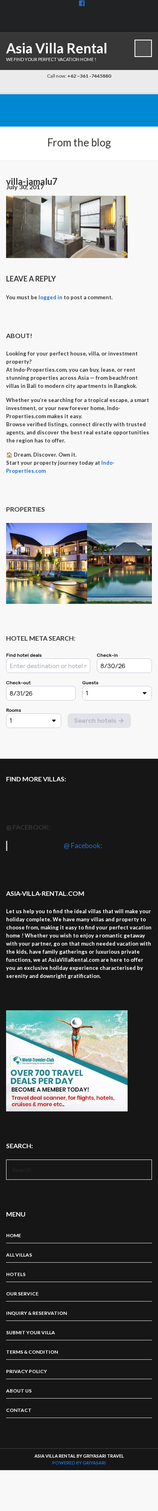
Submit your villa (30, 1332)
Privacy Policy (26, 1371)
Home (13, 1235)
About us (19, 1391)
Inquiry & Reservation (36, 1313)
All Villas (19, 1255)
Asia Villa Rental (56, 48)
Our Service (22, 1294)
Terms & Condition (32, 1352)
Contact (19, 1410)
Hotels (16, 1274)
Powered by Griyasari (79, 1462)
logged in (50, 297)
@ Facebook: (28, 827)
